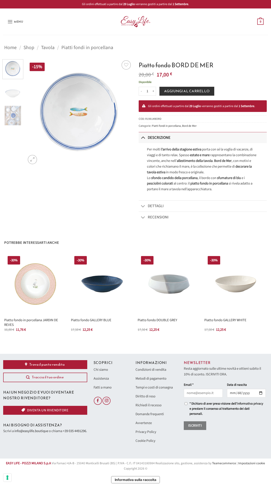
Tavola (48, 47)
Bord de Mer (189, 126)
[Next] (125, 112)
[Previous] (33, 112)
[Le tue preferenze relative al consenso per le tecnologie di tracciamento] (7, 478)
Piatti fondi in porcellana (87, 47)
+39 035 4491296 (74, 431)
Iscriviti (195, 425)
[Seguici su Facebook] (98, 401)
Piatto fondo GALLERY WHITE (225, 320)
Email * (189, 385)
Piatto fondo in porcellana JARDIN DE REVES (31, 322)
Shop (29, 47)
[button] (15, 21)
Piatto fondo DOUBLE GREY (157, 320)
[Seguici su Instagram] (106, 401)
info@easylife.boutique (31, 431)
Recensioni (158, 217)
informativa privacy (250, 403)
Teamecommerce (224, 463)
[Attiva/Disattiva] (143, 137)
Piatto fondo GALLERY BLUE (91, 320)
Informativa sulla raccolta (135, 480)
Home (10, 47)
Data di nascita (237, 385)
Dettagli (156, 206)
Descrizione (159, 137)
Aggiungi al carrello (187, 91)
